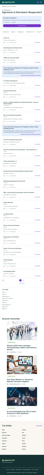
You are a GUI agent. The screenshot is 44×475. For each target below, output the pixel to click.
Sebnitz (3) (4, 302)
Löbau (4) (4, 294)
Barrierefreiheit (18, 469)
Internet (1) (39, 31)
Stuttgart (24, 435)
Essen (23, 440)
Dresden (24, 443)
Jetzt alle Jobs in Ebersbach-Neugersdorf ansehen (31, 75)
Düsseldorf (4, 438)
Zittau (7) (4, 292)
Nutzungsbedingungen (26, 469)
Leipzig (23, 438)
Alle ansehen (39, 425)
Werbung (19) (6, 31)
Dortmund (4, 440)
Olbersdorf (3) (5, 300)
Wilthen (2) (4, 308)
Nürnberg (24, 446)
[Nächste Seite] (41, 280)
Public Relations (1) (30, 31)
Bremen (3, 443)
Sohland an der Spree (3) (7, 298)
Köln (23, 432)
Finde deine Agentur (22, 25)
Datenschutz (12, 469)
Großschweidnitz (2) (6, 304)
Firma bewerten (38, 42)
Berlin (3, 429)
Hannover (4, 446)
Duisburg (4, 449)
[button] (38, 2)
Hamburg (24, 429)
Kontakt (7, 469)
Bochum (24, 449)
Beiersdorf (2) (5, 306)
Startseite (4, 6)
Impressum (36, 469)
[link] (22, 40)
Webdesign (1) (21, 31)
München (4, 432)
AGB (32, 469)
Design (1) (13, 31)
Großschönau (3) (5, 296)
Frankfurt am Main (6, 435)
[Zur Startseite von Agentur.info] (8, 2)
